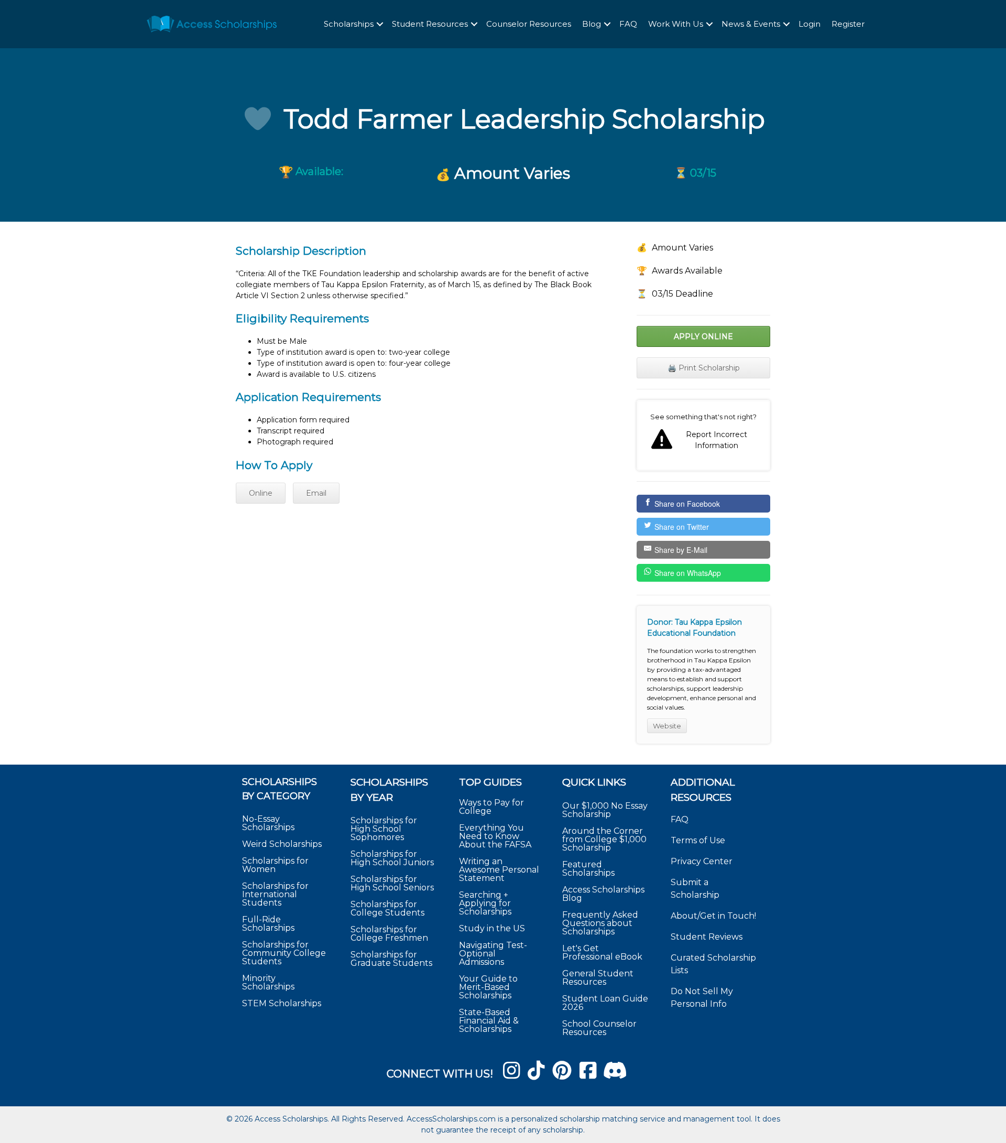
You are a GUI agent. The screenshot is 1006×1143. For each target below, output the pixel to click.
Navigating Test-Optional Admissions (493, 953)
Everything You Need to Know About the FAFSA (495, 836)
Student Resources (430, 24)
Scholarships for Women (275, 865)
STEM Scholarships (281, 1003)
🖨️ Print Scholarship (704, 368)
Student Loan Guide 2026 (605, 1003)
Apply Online (703, 336)
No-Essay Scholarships (268, 823)
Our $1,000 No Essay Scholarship (605, 810)
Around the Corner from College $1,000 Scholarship (604, 839)
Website (667, 726)
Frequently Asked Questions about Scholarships (600, 923)
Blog (591, 24)
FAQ (628, 24)
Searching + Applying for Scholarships (485, 903)
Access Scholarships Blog (603, 894)
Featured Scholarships (589, 868)
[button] (380, 24)
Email (316, 493)
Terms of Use (698, 840)
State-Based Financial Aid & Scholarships (489, 1020)
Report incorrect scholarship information (703, 435)
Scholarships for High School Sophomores (384, 828)
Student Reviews (706, 937)
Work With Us (675, 24)
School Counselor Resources (599, 1028)
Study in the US (492, 928)
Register (848, 24)
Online (260, 493)
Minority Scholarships (268, 982)
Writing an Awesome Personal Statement (499, 869)
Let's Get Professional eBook (602, 952)
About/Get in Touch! (713, 916)
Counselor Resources (528, 24)
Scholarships (349, 24)
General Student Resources (597, 977)
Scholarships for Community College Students (284, 953)
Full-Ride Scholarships (268, 924)
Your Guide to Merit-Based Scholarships (488, 987)
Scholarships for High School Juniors (392, 858)
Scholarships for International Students (275, 894)
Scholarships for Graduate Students (391, 959)
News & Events (750, 24)
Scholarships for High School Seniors (392, 883)
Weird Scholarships (282, 844)
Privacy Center (701, 861)
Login (810, 24)
